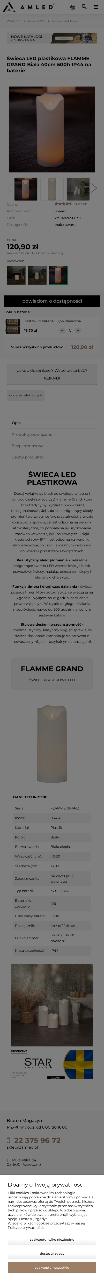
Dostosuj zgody (52, 1253)
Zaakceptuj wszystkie (52, 1267)
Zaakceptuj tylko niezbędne (52, 1239)
